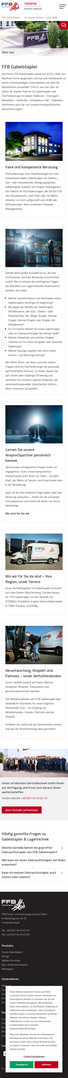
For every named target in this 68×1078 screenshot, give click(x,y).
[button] (62, 7)
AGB (4, 1027)
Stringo (5, 956)
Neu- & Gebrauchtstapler (15, 964)
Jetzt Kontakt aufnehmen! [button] (21, 810)
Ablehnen (46, 1064)
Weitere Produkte (11, 960)
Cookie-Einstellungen (34, 1056)
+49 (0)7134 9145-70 (34, 798)
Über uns (6, 985)
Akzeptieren (22, 1064)
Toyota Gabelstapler (12, 952)
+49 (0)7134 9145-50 (17, 930)
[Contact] (64, 25)
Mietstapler (8, 969)
